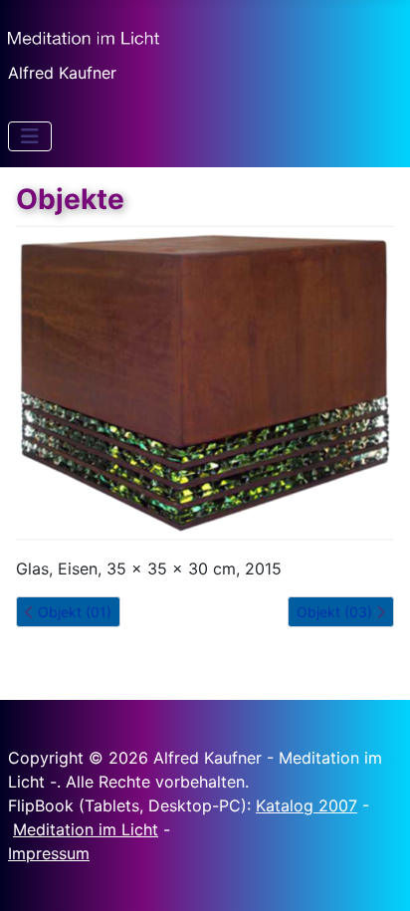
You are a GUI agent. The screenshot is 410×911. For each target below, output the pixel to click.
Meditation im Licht (85, 829)
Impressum (49, 853)
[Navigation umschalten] (30, 136)
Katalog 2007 (306, 805)
